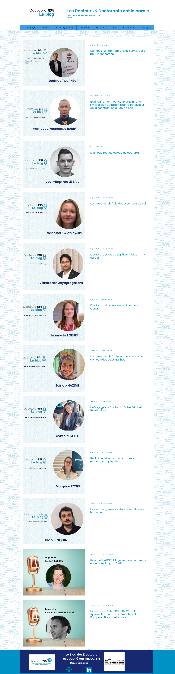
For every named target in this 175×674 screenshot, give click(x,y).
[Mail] (69, 669)
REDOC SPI (92, 658)
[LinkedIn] (89, 670)
